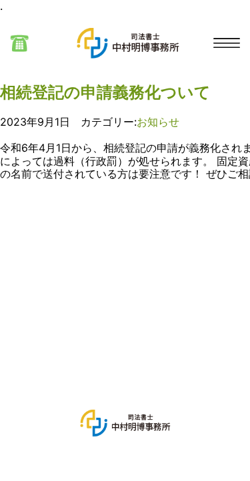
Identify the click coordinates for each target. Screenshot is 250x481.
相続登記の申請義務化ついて (105, 92)
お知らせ (158, 121)
